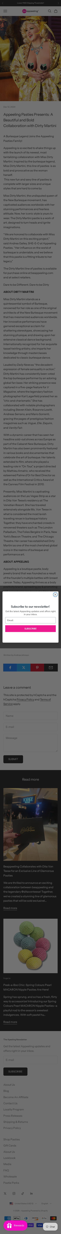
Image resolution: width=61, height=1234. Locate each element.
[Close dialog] (55, 594)
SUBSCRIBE (30, 628)
